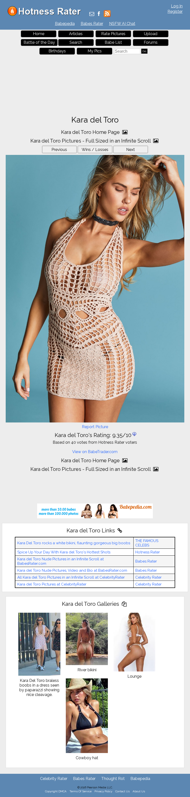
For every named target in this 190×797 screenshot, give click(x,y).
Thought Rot (113, 778)
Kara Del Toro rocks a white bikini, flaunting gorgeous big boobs (73, 543)
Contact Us (122, 791)
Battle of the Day (39, 42)
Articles (76, 33)
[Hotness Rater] (46, 14)
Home (38, 33)
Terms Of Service (81, 791)
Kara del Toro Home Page (91, 132)
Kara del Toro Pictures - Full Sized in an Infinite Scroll (91, 141)
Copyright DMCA (56, 791)
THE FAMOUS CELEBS (146, 543)
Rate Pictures (113, 33)
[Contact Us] (91, 14)
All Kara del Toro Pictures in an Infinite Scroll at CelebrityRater (71, 577)
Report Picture (95, 426)
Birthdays (57, 51)
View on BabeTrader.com (95, 451)
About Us (139, 791)
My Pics (95, 51)
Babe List (113, 42)
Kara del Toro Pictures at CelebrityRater (51, 584)
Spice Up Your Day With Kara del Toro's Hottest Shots (63, 552)
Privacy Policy (103, 791)
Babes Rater (92, 23)
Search (76, 42)
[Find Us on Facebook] (98, 14)
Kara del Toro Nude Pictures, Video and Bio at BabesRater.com (72, 570)
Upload (150, 33)
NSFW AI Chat (122, 23)
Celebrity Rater (148, 577)
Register (175, 11)
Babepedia (65, 23)
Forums (151, 42)
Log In (177, 6)
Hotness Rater (147, 552)
